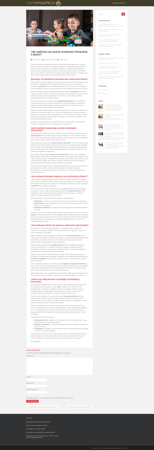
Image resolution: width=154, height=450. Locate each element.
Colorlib (111, 448)
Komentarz (30, 356)
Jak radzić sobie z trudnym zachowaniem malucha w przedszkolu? (110, 45)
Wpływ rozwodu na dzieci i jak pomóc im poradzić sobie (113, 125)
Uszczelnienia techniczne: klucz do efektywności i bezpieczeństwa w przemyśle (111, 25)
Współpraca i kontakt (118, 3)
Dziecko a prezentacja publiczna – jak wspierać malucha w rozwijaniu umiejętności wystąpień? (111, 134)
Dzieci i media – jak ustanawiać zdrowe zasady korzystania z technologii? (109, 72)
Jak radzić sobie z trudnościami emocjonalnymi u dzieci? (114, 143)
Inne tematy (104, 90)
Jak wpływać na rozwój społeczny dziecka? (38, 422)
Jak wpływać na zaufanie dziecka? (108, 63)
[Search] (123, 14)
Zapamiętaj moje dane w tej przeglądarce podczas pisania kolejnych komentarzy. (49, 398)
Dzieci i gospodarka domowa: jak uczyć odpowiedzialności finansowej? (109, 67)
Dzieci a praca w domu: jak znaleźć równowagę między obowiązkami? (108, 40)
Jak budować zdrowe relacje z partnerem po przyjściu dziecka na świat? (111, 77)
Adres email (30, 383)
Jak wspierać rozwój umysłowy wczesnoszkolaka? (40, 432)
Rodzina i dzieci (63, 59)
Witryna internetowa (32, 389)
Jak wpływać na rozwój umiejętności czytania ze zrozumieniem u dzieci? (111, 58)
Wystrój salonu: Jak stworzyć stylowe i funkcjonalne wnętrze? (109, 35)
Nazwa (28, 377)
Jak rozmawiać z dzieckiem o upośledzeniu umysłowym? (113, 105)
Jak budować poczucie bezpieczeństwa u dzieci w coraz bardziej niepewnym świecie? (42, 436)
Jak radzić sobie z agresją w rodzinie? (37, 425)
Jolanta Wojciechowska (49, 59)
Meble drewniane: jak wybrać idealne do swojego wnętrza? (109, 30)
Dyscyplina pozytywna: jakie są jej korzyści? (114, 115)
